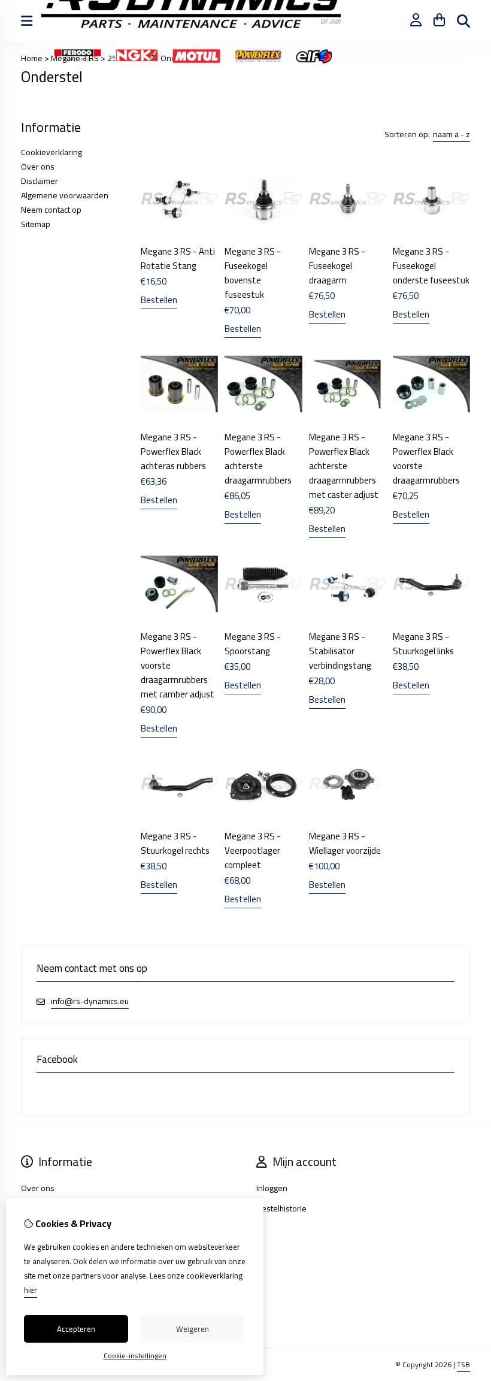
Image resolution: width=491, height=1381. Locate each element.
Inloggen (271, 1188)
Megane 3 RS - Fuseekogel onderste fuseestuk (431, 266)
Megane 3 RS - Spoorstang (253, 644)
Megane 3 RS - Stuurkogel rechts (175, 843)
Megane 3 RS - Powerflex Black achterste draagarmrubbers (258, 458)
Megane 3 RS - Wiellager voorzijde (345, 843)
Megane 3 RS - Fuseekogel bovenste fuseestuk (253, 273)
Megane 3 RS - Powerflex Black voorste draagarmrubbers (426, 458)
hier (30, 1290)
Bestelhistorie (281, 1208)
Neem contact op (51, 209)
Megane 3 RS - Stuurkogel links (423, 644)
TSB (463, 1364)
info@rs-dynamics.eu (90, 1001)
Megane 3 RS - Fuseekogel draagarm (337, 266)
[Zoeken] (463, 21)
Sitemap (35, 224)
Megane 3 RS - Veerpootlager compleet (253, 850)
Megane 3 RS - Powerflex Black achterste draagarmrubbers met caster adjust (343, 465)
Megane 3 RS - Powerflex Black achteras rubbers (173, 451)
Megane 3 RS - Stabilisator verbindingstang (340, 651)
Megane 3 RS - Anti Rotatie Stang (178, 258)
